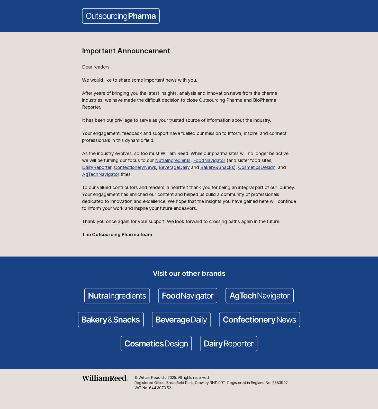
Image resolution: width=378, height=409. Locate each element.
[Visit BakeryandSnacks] (111, 320)
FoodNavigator (209, 160)
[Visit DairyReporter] (228, 344)
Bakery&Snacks (217, 167)
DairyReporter (96, 167)
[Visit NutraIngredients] (117, 296)
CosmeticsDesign (256, 167)
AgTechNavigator (100, 174)
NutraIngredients (173, 160)
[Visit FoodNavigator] (187, 296)
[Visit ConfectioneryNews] (259, 320)
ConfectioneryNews (135, 167)
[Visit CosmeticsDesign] (156, 344)
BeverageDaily (174, 167)
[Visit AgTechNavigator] (260, 296)
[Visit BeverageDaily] (181, 320)
